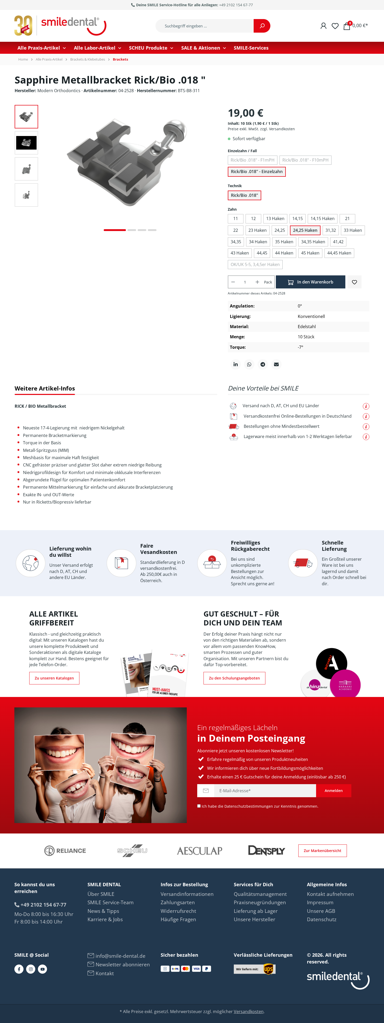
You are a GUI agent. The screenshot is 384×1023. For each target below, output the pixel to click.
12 (253, 218)
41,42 (338, 242)
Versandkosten (249, 1011)
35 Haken (284, 242)
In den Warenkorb (314, 282)
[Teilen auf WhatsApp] (249, 364)
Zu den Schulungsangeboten (234, 678)
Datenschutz (321, 919)
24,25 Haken (305, 230)
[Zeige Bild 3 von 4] (142, 230)
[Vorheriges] (47, 170)
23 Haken (257, 230)
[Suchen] (262, 26)
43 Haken (240, 253)
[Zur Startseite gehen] (61, 26)
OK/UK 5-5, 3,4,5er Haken (255, 264)
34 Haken (258, 242)
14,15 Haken (323, 218)
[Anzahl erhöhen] (257, 282)
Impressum (320, 902)
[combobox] (204, 26)
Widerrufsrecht (178, 911)
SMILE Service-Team (111, 902)
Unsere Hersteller (254, 919)
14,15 (297, 218)
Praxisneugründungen (260, 902)
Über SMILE (101, 894)
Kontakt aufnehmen (330, 894)
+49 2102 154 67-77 (236, 4)
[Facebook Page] (19, 969)
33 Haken (353, 230)
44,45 (262, 253)
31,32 (330, 230)
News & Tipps (103, 911)
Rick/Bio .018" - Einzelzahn (257, 171)
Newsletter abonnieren (122, 964)
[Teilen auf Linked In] (235, 364)
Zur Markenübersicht (322, 850)
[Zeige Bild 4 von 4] (152, 230)
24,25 (280, 230)
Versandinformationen (187, 894)
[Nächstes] (213, 170)
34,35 (236, 242)
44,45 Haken (339, 253)
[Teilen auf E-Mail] (276, 364)
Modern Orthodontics (59, 90)
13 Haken (275, 218)
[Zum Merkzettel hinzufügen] (354, 282)
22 (235, 230)
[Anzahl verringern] (233, 282)
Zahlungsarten (178, 902)
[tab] (45, 388)
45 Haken (310, 253)
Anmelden (334, 790)
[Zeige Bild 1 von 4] (115, 230)
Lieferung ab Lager (256, 911)
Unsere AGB (321, 911)
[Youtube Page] (42, 969)
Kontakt (104, 973)
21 (347, 218)
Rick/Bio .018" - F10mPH (305, 160)
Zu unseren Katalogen (54, 678)
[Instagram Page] (30, 969)
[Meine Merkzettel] (335, 25)
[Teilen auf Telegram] (263, 364)
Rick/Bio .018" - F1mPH (253, 160)
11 (235, 218)
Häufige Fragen (178, 919)
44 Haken (284, 253)
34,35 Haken (313, 242)
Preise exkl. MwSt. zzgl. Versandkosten (261, 128)
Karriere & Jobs (105, 919)
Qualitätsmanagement (260, 894)
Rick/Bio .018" (244, 195)
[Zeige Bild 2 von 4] (131, 230)
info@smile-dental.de (120, 956)
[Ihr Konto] (323, 25)
